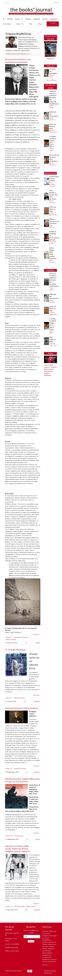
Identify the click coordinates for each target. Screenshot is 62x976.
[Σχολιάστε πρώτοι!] (26, 643)
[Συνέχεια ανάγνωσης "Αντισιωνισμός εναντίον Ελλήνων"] (46, 181)
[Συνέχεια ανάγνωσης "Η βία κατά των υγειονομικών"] (46, 115)
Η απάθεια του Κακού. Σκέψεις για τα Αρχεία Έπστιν (53, 141)
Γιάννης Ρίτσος (18, 836)
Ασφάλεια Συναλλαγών (12, 951)
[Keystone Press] (17, 80)
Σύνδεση (56, 2)
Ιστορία (37, 643)
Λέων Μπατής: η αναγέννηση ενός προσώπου (53, 194)
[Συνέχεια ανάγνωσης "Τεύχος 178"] (50, 49)
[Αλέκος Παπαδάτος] (17, 665)
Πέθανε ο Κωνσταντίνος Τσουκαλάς (54, 221)
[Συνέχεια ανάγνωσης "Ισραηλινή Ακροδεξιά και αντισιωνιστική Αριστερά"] (46, 237)
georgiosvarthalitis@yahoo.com (20, 54)
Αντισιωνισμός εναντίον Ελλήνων (54, 178)
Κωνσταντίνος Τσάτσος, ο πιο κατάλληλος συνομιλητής (17, 60)
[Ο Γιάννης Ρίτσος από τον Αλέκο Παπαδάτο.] (17, 797)
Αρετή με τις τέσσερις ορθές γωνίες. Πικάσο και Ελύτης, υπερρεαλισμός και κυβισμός (17, 849)
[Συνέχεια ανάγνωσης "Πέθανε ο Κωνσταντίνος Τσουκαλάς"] (46, 223)
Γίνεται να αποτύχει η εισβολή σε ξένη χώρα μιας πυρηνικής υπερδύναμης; (54, 97)
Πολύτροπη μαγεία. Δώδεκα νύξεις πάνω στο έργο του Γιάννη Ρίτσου (22, 780)
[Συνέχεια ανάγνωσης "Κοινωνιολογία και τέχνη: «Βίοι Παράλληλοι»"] (46, 159)
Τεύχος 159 (8, 836)
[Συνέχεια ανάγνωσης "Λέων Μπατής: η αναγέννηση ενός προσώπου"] (46, 196)
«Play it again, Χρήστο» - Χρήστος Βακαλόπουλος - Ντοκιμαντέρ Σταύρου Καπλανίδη (50, 370)
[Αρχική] (5, 18)
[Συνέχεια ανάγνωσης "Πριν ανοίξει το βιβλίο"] (46, 341)
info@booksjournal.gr (11, 947)
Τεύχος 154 (8, 906)
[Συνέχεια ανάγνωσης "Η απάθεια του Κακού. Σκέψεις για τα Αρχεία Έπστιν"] (46, 143)
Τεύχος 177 (8, 637)
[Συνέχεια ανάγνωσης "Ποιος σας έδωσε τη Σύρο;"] (46, 128)
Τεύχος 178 (50, 58)
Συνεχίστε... (36, 634)
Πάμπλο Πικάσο (31, 906)
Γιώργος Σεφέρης (10, 639)
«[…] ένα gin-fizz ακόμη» (15, 649)
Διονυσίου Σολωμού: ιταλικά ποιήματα (21, 708)
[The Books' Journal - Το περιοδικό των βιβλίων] (31, 10)
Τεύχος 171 (8, 768)
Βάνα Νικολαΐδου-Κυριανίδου (52, 184)
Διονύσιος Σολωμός (20, 768)
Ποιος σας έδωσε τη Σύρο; (52, 126)
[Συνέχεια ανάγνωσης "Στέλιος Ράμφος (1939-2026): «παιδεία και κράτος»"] (46, 255)
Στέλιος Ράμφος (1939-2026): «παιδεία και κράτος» (53, 253)
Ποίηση (37, 839)
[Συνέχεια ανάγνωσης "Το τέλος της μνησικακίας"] (46, 73)
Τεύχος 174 (8, 698)
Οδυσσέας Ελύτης (19, 698)
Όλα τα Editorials (51, 80)
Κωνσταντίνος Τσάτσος (21, 637)
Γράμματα (37, 701)
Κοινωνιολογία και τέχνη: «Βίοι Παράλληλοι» (54, 158)
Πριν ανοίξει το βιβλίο (52, 339)
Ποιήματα (37, 772)
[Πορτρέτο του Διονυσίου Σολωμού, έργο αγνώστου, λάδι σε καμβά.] (17, 717)
